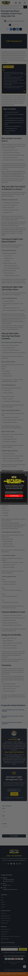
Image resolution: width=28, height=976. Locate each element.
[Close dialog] (26, 475)
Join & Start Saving (14, 495)
